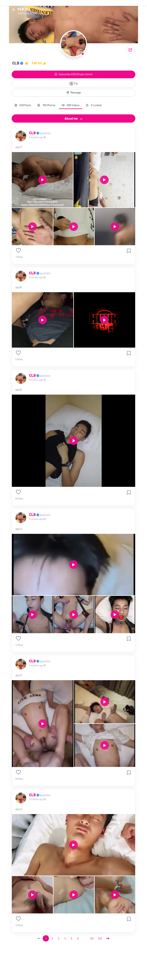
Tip (75, 83)
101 (92, 938)
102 (100, 938)
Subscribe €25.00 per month (75, 74)
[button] (130, 49)
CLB (32, 133)
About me (71, 118)
